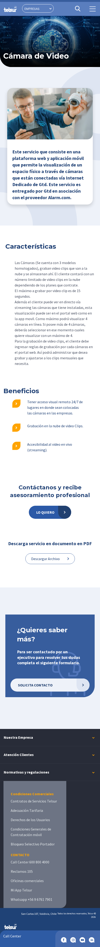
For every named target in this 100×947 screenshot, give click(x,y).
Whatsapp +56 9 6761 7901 (31, 899)
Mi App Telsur (21, 890)
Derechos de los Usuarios (30, 819)
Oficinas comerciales (27, 880)
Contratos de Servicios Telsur (34, 801)
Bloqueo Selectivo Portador (33, 844)
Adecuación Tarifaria (27, 810)
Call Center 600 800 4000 (30, 862)
